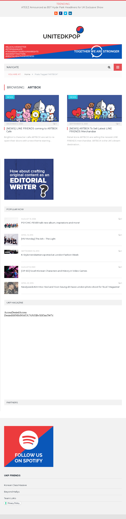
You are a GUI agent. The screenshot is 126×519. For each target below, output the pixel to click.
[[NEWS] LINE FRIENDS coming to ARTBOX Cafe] (31, 109)
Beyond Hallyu (12, 491)
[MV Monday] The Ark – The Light (38, 238)
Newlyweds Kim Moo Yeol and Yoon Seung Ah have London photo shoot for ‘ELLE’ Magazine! (70, 287)
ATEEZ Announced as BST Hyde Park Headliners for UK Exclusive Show (62, 7)
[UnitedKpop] (63, 31)
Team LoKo (10, 498)
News (10, 97)
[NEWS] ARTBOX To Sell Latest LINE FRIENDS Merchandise (90, 130)
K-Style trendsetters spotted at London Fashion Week (50, 254)
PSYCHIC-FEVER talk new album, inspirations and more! (50, 222)
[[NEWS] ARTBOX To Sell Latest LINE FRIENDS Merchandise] (94, 109)
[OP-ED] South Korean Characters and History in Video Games (54, 270)
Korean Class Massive (15, 485)
